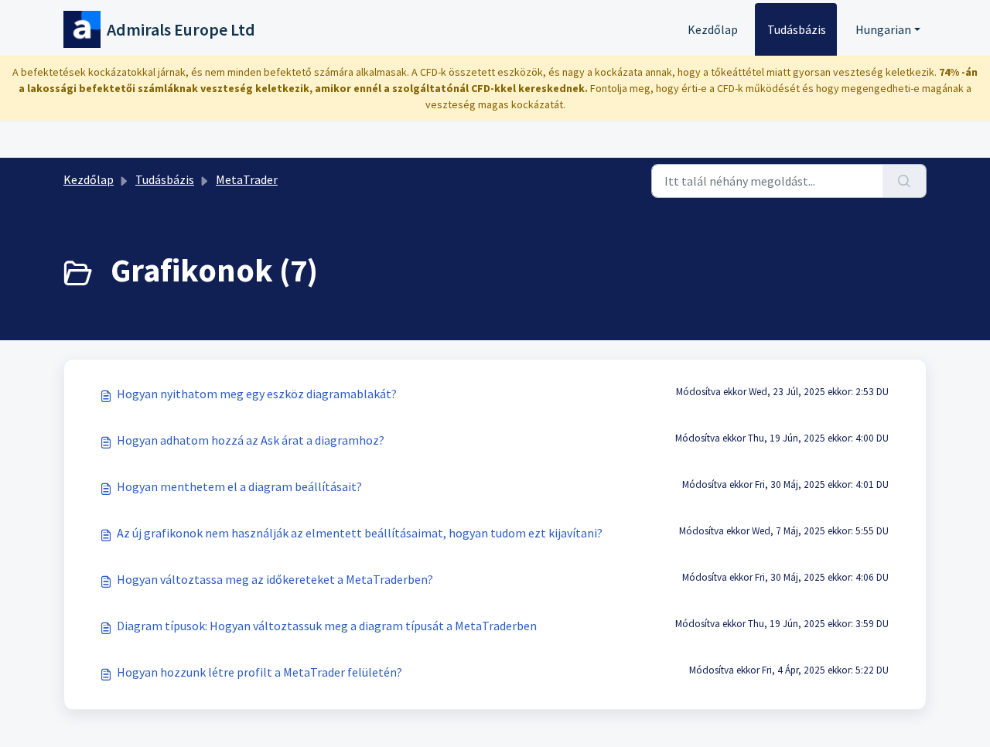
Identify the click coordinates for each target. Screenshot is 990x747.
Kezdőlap (713, 29)
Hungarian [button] (883, 29)
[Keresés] (904, 181)
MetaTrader (247, 179)
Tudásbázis (796, 29)
